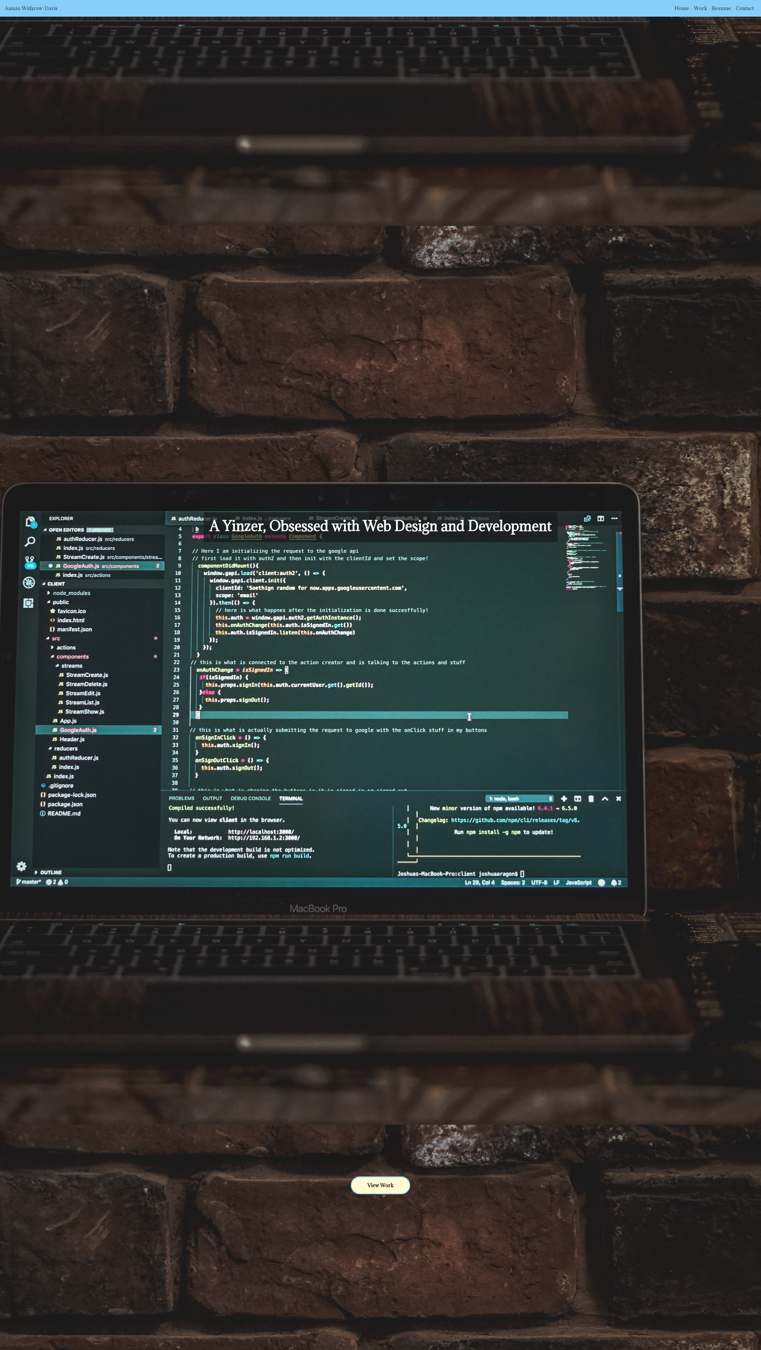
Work (700, 8)
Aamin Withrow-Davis (31, 8)
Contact (745, 8)
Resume (721, 8)
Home (681, 8)
